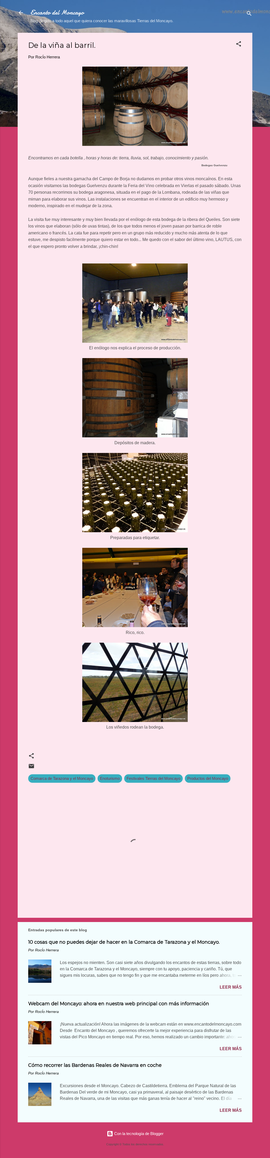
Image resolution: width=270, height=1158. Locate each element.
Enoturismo (110, 778)
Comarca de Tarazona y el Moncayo (62, 778)
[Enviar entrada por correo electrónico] (31, 768)
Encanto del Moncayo (57, 12)
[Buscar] (249, 14)
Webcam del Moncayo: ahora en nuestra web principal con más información (118, 1004)
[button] (238, 45)
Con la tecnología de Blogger (138, 1133)
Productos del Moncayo (207, 778)
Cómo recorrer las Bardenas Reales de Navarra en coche (95, 1065)
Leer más (231, 987)
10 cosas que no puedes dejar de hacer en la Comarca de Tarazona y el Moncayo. (124, 942)
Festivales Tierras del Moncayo (153, 778)
